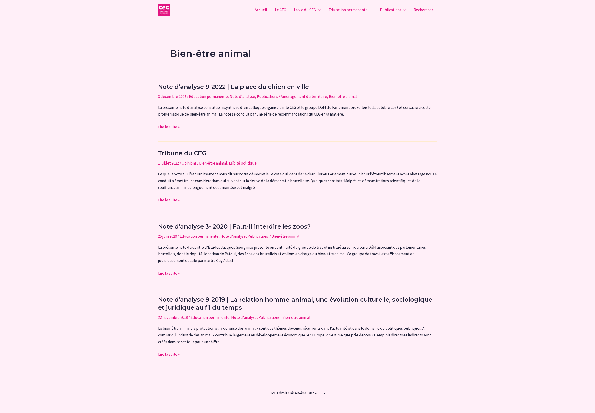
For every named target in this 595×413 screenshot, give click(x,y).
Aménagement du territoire (304, 96)
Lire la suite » (169, 127)
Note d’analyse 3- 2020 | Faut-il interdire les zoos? (234, 226)
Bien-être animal (343, 96)
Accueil (261, 9)
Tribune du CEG (182, 153)
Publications (390, 9)
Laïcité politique (243, 163)
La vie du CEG (305, 9)
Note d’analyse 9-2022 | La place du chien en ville (233, 86)
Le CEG (280, 9)
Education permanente (348, 9)
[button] (318, 9)
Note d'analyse (242, 96)
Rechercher (423, 9)
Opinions (189, 163)
